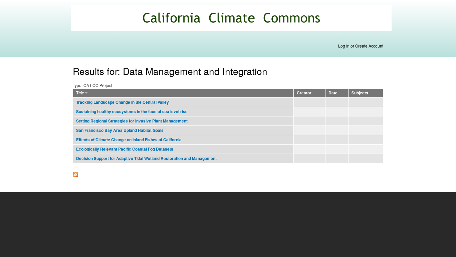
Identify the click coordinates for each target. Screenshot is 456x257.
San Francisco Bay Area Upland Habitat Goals (120, 130)
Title (80, 93)
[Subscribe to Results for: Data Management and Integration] (75, 173)
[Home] (232, 19)
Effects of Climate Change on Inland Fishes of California (129, 140)
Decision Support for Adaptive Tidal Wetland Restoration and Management (146, 158)
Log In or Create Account (360, 46)
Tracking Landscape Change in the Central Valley (122, 102)
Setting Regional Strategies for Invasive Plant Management (132, 121)
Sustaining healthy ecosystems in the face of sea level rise (132, 111)
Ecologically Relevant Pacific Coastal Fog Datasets (124, 149)
